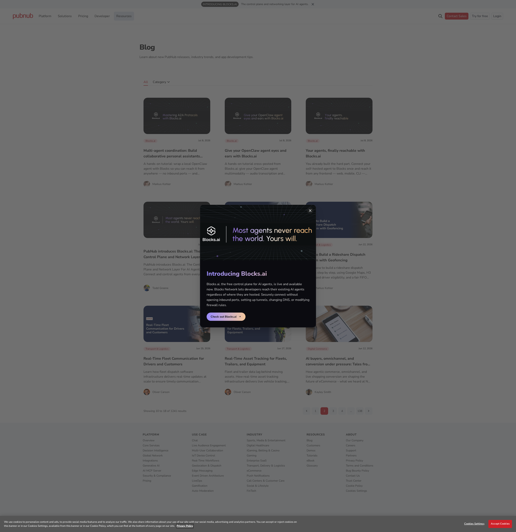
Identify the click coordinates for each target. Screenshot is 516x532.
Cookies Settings (474, 524)
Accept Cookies (500, 524)
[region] (258, 524)
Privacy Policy (185, 526)
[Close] (310, 210)
